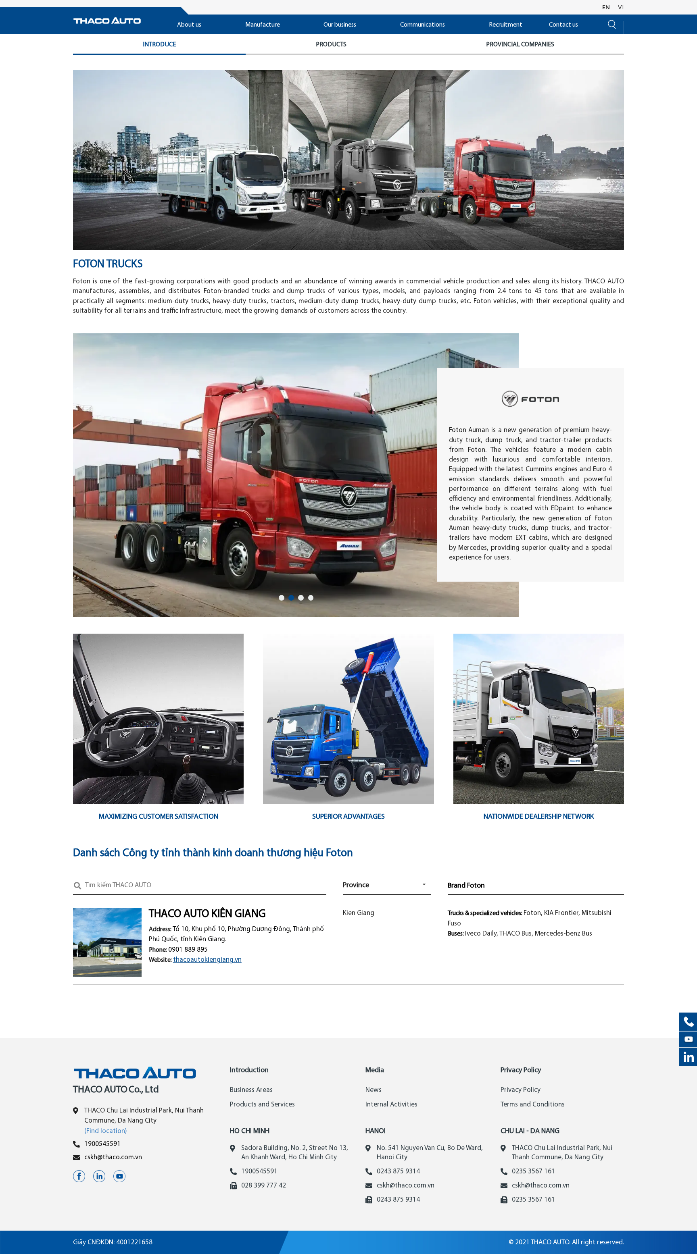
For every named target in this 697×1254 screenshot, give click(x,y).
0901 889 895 (188, 949)
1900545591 (102, 1144)
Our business (339, 25)
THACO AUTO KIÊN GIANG (207, 914)
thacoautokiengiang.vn (207, 960)
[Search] (612, 23)
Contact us (563, 25)
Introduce (159, 45)
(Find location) (105, 1131)
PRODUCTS (331, 45)
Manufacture (262, 25)
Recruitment (505, 25)
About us (189, 25)
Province (356, 885)
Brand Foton (466, 886)
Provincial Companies (520, 45)
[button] (281, 598)
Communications (422, 25)
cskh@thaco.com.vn (113, 1157)
